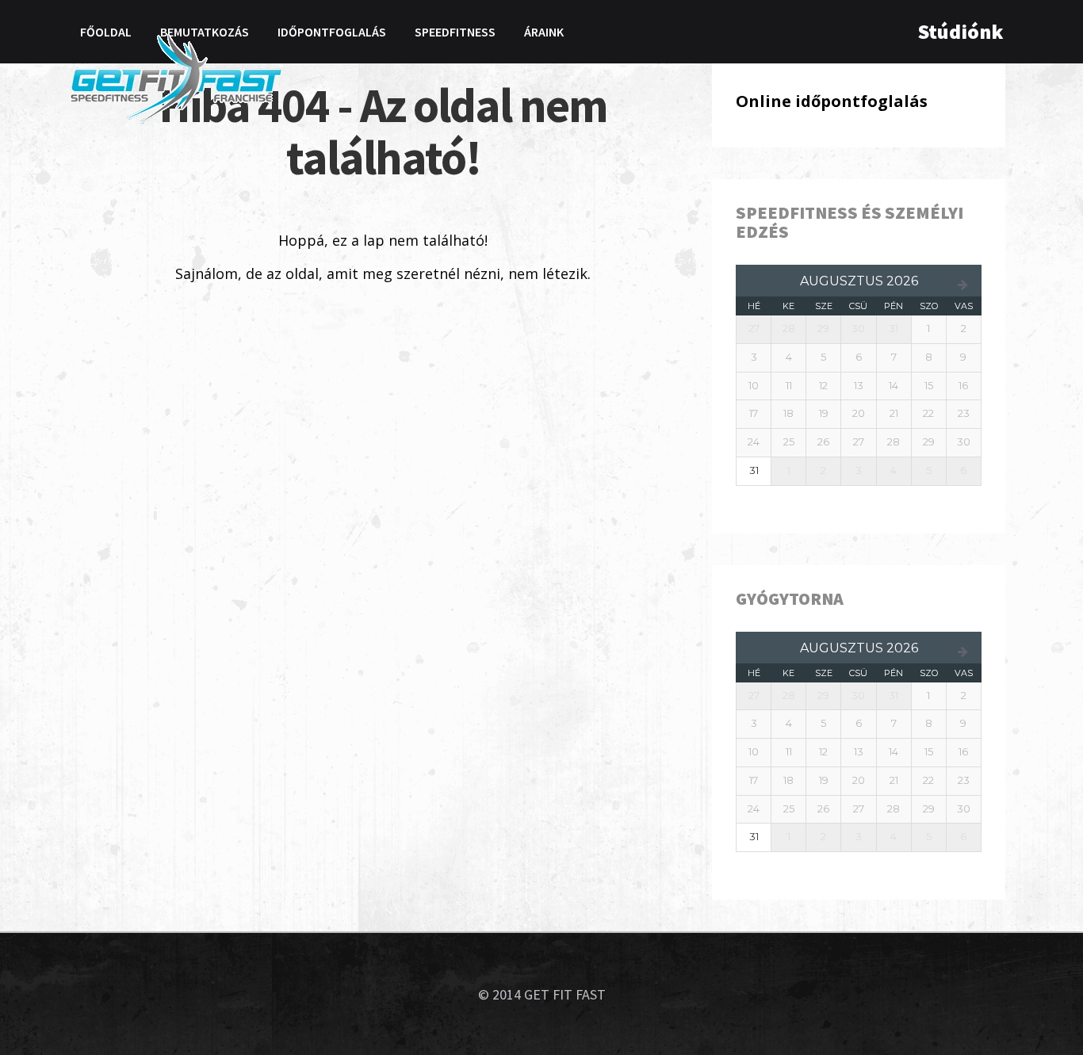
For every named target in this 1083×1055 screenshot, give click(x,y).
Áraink (544, 32)
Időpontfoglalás (331, 32)
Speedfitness (455, 32)
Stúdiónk (960, 31)
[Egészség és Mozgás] (176, 77)
